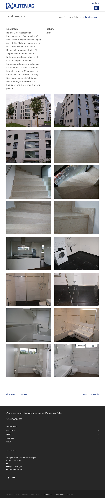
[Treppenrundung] (76, 182)
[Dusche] (28, 289)
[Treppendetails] (76, 217)
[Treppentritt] (28, 217)
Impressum (60, 494)
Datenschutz (47, 494)
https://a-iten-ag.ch (15, 466)
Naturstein (10, 430)
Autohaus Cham (90, 394)
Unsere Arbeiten (74, 17)
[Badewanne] (76, 360)
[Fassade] (76, 110)
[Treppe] (28, 182)
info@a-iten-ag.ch (15, 469)
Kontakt (70, 494)
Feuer (8, 434)
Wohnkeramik (11, 426)
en (97, 2)
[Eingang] (76, 146)
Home (60, 17)
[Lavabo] (76, 325)
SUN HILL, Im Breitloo (17, 394)
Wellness (10, 438)
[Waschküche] (76, 253)
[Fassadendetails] (28, 146)
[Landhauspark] (28, 110)
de (93, 2)
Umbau (8, 442)
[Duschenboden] (76, 289)
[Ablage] (28, 325)
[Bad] (28, 360)
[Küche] (28, 253)
